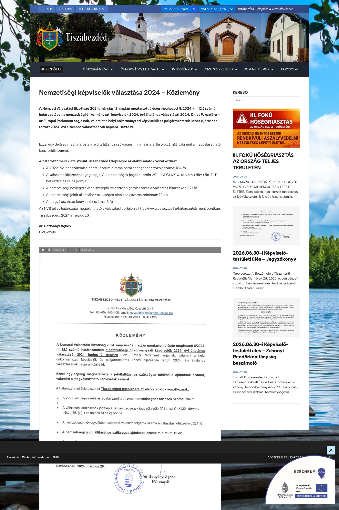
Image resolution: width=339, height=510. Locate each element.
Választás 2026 (213, 9)
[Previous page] (43, 250)
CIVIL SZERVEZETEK (219, 69)
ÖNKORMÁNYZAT (96, 69)
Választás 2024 (176, 9)
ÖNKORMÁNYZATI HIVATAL (140, 69)
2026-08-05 (240, 176)
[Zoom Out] (70, 250)
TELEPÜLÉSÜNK (89, 9)
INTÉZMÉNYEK (182, 69)
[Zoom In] (77, 250)
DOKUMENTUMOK (256, 69)
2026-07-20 (240, 268)
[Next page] (49, 250)
